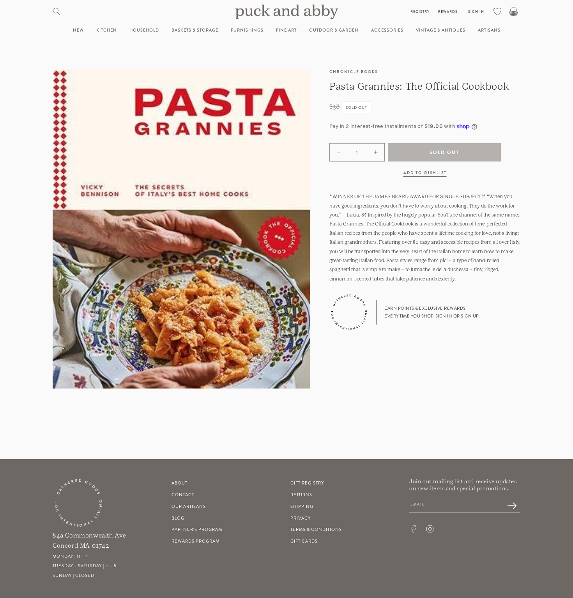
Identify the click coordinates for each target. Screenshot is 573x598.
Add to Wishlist (425, 173)
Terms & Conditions (316, 530)
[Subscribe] (507, 506)
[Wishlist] (497, 11)
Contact (183, 495)
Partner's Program (197, 530)
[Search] (56, 11)
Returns (301, 495)
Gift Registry (307, 483)
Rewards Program (195, 541)
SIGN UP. (470, 316)
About (179, 483)
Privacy (300, 518)
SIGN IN (444, 316)
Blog (178, 518)
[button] (106, 30)
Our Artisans (189, 506)
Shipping (301, 506)
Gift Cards (304, 541)
